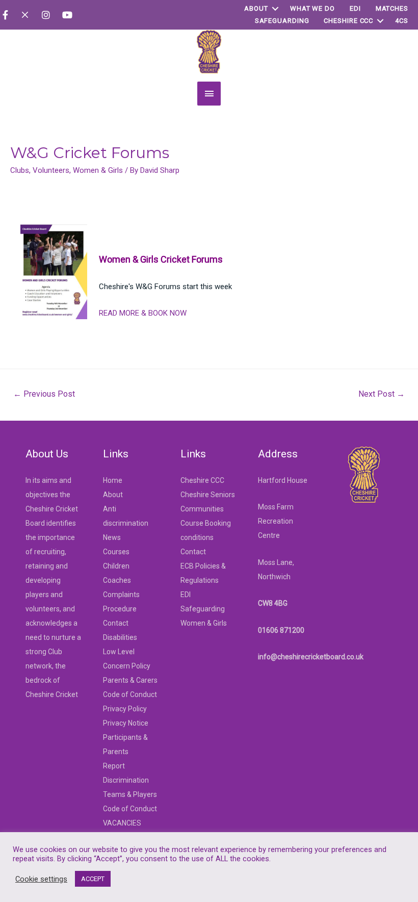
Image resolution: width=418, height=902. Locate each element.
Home (112, 480)
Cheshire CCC (348, 20)
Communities (202, 509)
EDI (355, 8)
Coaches (117, 580)
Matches (392, 8)
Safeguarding (282, 20)
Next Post (381, 394)
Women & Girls (98, 170)
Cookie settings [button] (41, 879)
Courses (116, 552)
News (112, 537)
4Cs (401, 20)
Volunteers (51, 170)
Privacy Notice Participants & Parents (125, 737)
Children (116, 566)
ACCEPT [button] (92, 879)
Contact (115, 623)
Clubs (19, 170)
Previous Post (44, 394)
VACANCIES (122, 823)
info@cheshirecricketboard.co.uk (310, 657)
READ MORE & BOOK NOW (143, 313)
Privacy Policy (125, 709)
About (256, 8)
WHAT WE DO (312, 8)
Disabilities (120, 637)
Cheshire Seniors (207, 495)
